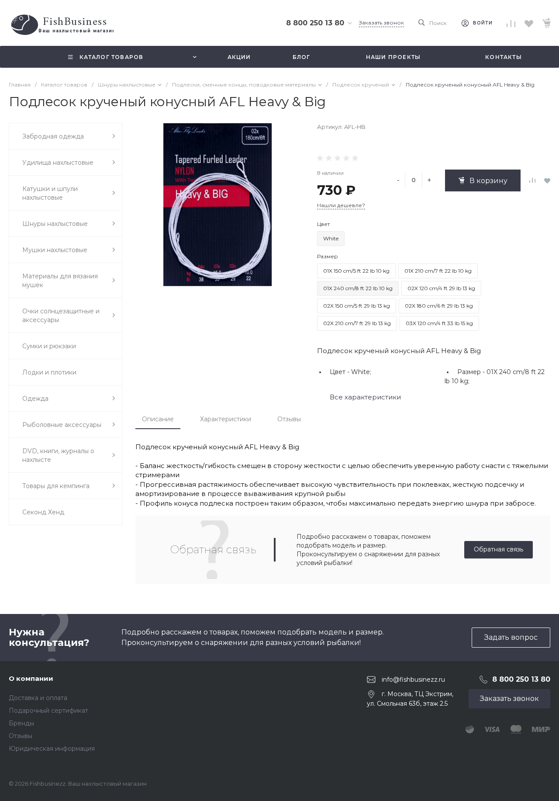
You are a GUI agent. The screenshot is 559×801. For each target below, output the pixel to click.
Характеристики (225, 419)
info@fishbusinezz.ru (413, 679)
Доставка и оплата (38, 698)
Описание (158, 419)
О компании (31, 678)
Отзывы (289, 419)
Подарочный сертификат (48, 710)
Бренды (21, 723)
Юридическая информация (52, 748)
